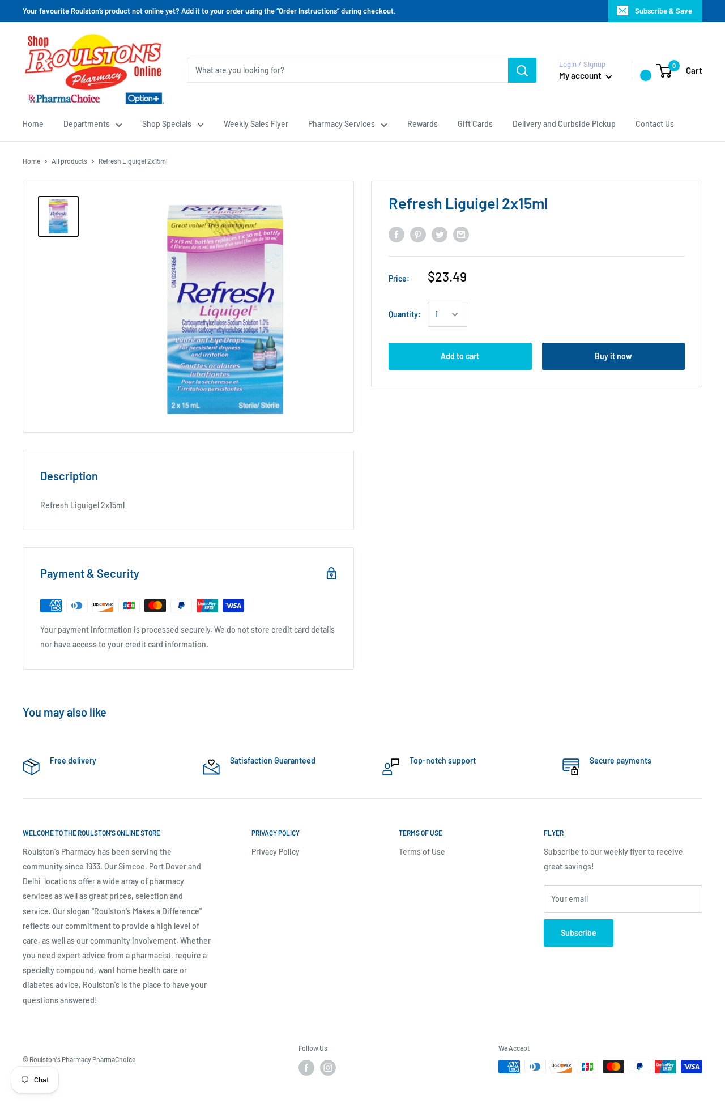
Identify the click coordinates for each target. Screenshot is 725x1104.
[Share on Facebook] (396, 234)
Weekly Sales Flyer (256, 124)
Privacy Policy (275, 851)
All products (69, 161)
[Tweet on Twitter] (439, 234)
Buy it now (613, 356)
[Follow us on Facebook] (306, 1068)
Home (33, 124)
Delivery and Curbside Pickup (564, 124)
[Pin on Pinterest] (418, 234)
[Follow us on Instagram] (328, 1068)
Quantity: (405, 314)
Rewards (422, 124)
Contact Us (655, 124)
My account (581, 75)
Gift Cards (475, 124)
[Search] (522, 70)
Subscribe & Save (663, 10)
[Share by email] (461, 234)
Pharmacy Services (341, 124)
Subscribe (578, 932)
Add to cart (460, 356)
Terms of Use (422, 851)
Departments (86, 124)
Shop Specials (166, 124)
